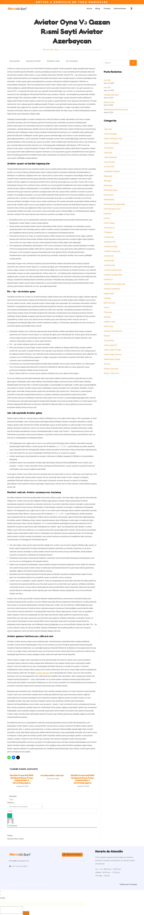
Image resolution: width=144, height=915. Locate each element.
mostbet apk (109, 237)
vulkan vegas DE (110, 345)
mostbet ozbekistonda (113, 270)
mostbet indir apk (42, 673)
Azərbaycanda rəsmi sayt (52, 775)
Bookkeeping (109, 199)
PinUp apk (108, 312)
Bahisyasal (108, 176)
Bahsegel (107, 181)
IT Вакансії (108, 232)
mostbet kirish (109, 265)
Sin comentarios (72, 61)
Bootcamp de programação (114, 204)
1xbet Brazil (108, 148)
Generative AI (109, 228)
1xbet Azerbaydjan (111, 143)
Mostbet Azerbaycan (112, 251)
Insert (26, 913)
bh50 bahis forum (110, 190)
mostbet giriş (109, 260)
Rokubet (107, 317)
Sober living (108, 326)
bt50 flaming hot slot (112, 209)
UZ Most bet (109, 340)
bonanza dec (109, 195)
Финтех (107, 364)
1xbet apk (108, 129)
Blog (56, 50)
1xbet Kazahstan (110, 157)
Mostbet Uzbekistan (112, 289)
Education (107, 213)
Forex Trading (109, 223)
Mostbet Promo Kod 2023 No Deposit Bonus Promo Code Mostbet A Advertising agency (21, 779)
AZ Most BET (109, 166)
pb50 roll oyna (109, 303)
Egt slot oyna (109, 102)
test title (107, 80)
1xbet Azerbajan (110, 134)
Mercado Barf (48, 50)
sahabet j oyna (109, 321)
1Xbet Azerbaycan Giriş (113, 138)
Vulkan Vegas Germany (113, 354)
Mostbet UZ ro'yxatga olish (114, 284)
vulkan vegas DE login (112, 350)
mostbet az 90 (109, 242)
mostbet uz (108, 279)
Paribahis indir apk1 (111, 95)
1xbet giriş (108, 152)
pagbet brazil (109, 293)
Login (11, 799)
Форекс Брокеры (111, 368)
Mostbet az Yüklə (53, 61)
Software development (113, 331)
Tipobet (107, 336)
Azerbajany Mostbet (112, 171)
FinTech (107, 218)
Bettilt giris (108, 185)
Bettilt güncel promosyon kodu (116, 109)
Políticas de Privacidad (128, 884)
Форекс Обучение (111, 373)
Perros (106, 307)
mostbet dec (109, 256)
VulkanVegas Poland (112, 359)
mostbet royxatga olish (113, 274)
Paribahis (107, 298)
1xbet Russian (109, 162)
